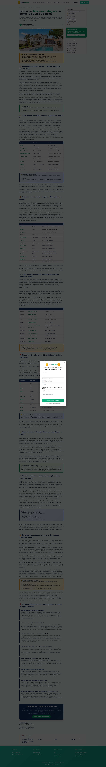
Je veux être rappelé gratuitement (53, 400)
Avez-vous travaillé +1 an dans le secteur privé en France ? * (52, 388)
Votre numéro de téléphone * (47, 378)
